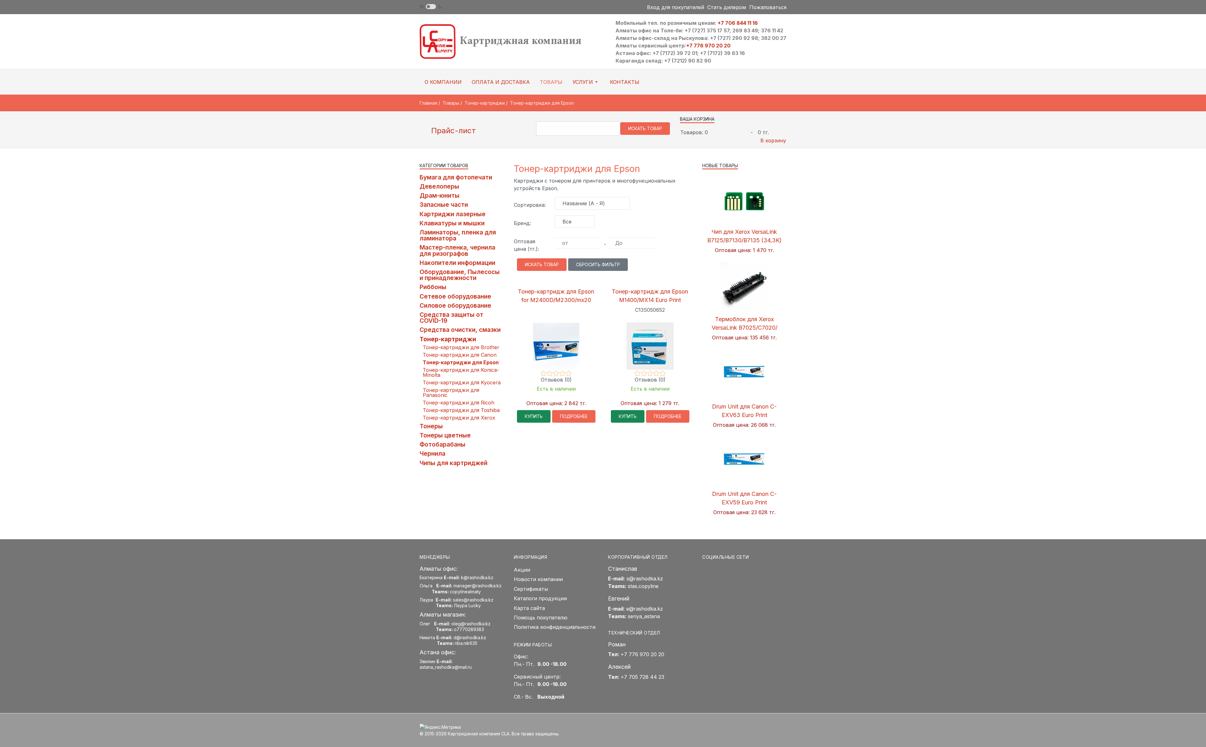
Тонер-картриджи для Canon (460, 355)
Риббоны (433, 287)
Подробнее (574, 416)
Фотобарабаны (442, 444)
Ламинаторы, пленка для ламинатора (458, 235)
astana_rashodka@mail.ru (446, 667)
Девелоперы (439, 186)
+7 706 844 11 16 (738, 23)
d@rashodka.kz (470, 637)
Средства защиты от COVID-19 (451, 317)
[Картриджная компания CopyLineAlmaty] (509, 41)
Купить (534, 416)
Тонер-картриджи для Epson (461, 362)
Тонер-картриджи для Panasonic (451, 392)
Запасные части (444, 204)
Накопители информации (457, 262)
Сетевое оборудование (455, 296)
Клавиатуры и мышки (452, 223)
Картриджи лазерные (453, 214)
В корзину (773, 140)
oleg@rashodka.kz (471, 623)
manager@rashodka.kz (478, 585)
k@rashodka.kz (477, 577)
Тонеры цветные (445, 435)
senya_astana (644, 616)
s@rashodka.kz (645, 578)
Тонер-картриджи (448, 339)
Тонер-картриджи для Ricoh (458, 402)
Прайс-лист (452, 130)
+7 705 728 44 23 (642, 677)
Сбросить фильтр (598, 264)
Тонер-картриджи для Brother (461, 347)
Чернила (432, 453)
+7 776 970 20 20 (708, 45)
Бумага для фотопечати (456, 177)
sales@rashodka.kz (473, 599)
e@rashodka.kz (644, 609)
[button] (586, 82)
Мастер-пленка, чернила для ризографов (457, 250)
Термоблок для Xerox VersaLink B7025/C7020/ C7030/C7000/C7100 (744, 327)
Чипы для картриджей (453, 463)
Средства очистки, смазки (460, 329)
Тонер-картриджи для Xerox (459, 418)
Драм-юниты (439, 195)
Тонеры (431, 426)
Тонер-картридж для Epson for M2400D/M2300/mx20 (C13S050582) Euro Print (556, 300)
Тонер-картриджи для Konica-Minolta (461, 372)
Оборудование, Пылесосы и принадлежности (460, 275)
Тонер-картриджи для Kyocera (462, 382)
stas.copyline (643, 586)
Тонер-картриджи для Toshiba (461, 410)
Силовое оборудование (455, 305)
